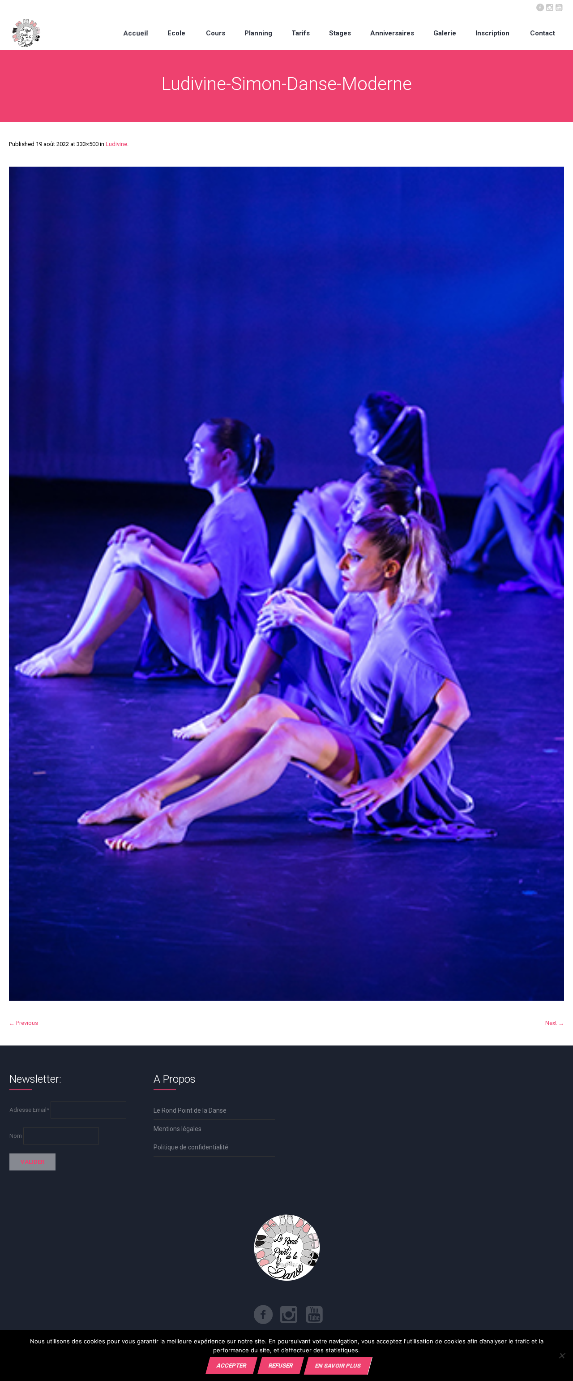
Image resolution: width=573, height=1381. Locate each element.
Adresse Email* (29, 1109)
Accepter (231, 1365)
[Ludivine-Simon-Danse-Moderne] (286, 584)
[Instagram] (549, 7)
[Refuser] (561, 1355)
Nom (15, 1135)
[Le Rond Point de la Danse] (26, 33)
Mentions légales (177, 1128)
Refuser (281, 1365)
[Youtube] (559, 7)
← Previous (23, 1023)
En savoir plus (338, 1365)
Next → (554, 1023)
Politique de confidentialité (191, 1147)
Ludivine (116, 144)
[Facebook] (540, 7)
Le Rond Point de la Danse (190, 1110)
